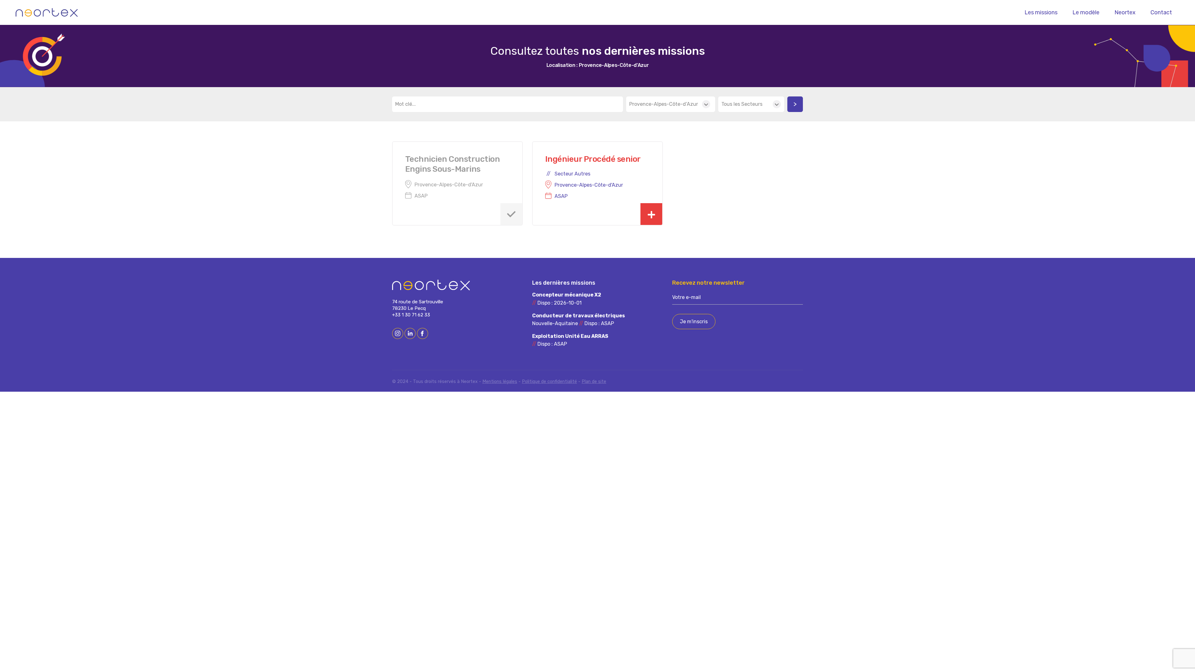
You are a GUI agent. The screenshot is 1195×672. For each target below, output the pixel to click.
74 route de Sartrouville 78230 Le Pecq (417, 305)
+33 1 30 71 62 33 (411, 315)
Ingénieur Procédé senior (593, 159)
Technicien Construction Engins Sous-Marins (452, 164)
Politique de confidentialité (549, 381)
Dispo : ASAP (570, 340)
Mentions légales (499, 381)
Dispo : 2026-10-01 (566, 299)
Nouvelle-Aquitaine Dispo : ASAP (578, 320)
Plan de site (594, 381)
